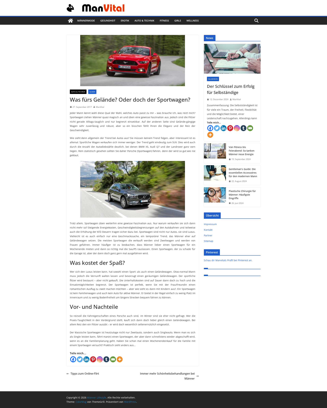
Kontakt (208, 229)
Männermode (86, 20)
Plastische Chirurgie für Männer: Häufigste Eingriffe (242, 194)
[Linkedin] (86, 359)
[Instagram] (100, 359)
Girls (177, 20)
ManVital (100, 107)
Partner (208, 235)
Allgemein (213, 79)
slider (92, 92)
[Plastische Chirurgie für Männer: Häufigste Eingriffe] (215, 197)
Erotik (125, 20)
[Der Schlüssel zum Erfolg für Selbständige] (232, 59)
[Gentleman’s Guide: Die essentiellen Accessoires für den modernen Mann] (215, 175)
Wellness (192, 20)
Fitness (164, 20)
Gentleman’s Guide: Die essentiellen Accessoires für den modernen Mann (243, 172)
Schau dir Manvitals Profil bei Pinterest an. (228, 260)
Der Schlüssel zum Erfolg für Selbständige (230, 89)
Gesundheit (107, 20)
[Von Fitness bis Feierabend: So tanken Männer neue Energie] (215, 153)
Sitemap (208, 241)
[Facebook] (73, 359)
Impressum (210, 224)
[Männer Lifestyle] (70, 21)
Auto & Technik (144, 20)
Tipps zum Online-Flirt (85, 373)
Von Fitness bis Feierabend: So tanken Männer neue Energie (241, 150)
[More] (120, 359)
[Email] (113, 359)
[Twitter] (80, 359)
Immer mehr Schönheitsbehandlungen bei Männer (167, 376)
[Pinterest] (93, 359)
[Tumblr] (106, 359)
